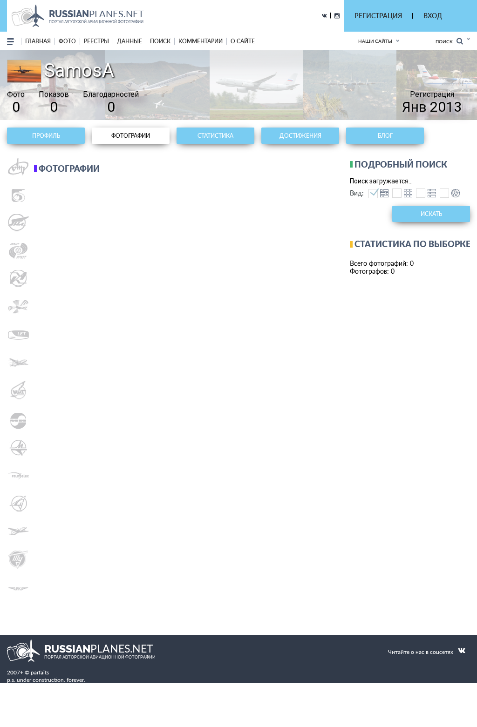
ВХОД (432, 16)
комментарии (200, 41)
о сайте (243, 41)
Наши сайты (375, 41)
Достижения (300, 135)
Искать (431, 213)
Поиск (446, 41)
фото (67, 41)
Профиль (46, 135)
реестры (96, 41)
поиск (160, 41)
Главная (38, 41)
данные (129, 41)
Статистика (215, 135)
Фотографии (130, 135)
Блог (385, 135)
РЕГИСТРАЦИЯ (378, 16)
